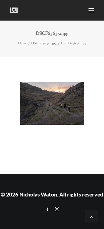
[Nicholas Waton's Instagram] (57, 209)
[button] (91, 10)
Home (22, 43)
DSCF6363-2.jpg (44, 43)
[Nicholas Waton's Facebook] (47, 209)
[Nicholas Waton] (14, 10)
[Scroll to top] (91, 216)
